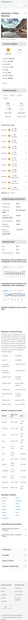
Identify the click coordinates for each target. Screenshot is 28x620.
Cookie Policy (19, 594)
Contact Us (18, 588)
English (5, 606)
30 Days (6, 98)
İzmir (3, 504)
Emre (7, 39)
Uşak (17, 512)
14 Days (19, 95)
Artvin (17, 515)
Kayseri (4, 512)
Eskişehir (18, 509)
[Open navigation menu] (25, 5)
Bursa (17, 498)
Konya (4, 506)
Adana (18, 504)
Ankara (4, 501)
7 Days (5, 95)
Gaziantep (19, 501)
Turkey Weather (6, 2)
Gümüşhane (5, 518)
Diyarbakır (4, 594)
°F (21, 52)
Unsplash (12, 39)
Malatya (18, 506)
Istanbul (4, 498)
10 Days (12, 95)
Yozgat (4, 515)
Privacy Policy (19, 591)
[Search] (21, 5)
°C (18, 52)
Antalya (4, 509)
